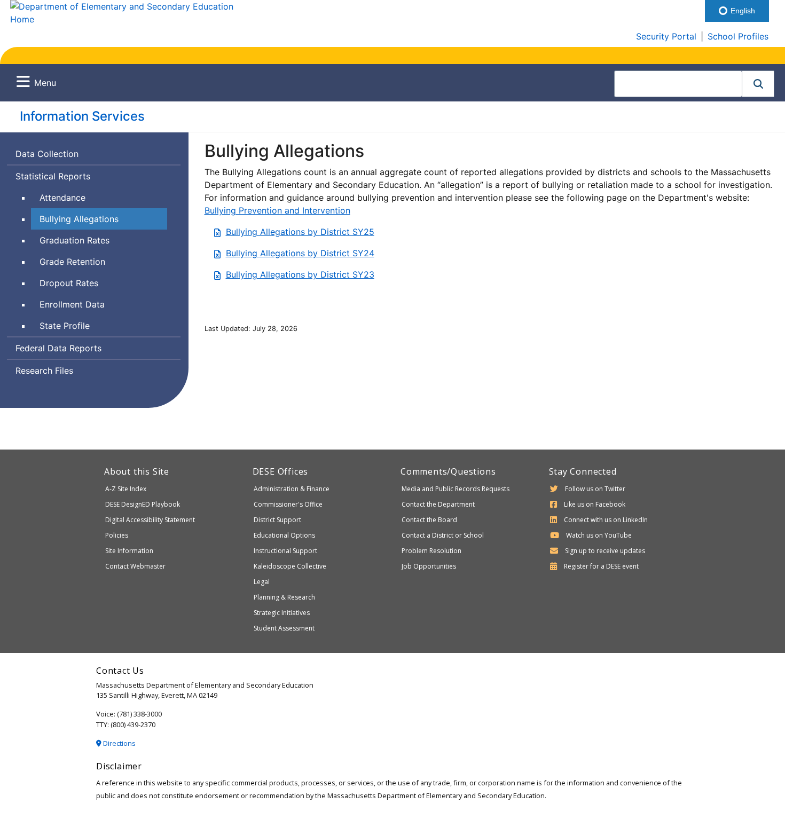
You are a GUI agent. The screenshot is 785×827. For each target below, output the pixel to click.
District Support (277, 519)
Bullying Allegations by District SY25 (300, 231)
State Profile (65, 325)
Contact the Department (438, 504)
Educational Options (284, 535)
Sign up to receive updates (605, 550)
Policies (116, 535)
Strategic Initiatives (282, 612)
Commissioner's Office (288, 504)
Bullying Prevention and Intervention (277, 210)
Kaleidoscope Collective (290, 566)
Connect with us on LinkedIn (606, 519)
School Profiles (738, 36)
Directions (118, 743)
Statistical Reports (52, 176)
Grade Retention (72, 261)
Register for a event (601, 566)
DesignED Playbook (142, 504)
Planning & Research (284, 597)
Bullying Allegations (79, 219)
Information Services (82, 116)
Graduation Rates (74, 240)
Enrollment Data (72, 304)
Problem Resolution (431, 550)
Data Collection (46, 153)
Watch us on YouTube (599, 535)
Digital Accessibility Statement (150, 519)
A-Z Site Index (125, 488)
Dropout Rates (69, 283)
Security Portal (666, 36)
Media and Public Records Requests (455, 488)
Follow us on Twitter (595, 488)
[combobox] (678, 84)
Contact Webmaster (135, 566)
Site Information (129, 550)
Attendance (62, 197)
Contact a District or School (443, 535)
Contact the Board (429, 519)
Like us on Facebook (594, 504)
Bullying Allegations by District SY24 (300, 253)
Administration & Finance (291, 488)
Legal (262, 581)
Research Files (44, 370)
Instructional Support (285, 550)
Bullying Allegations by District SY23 (300, 274)
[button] (758, 83)
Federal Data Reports (58, 348)
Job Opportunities (429, 566)
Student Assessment (284, 628)
